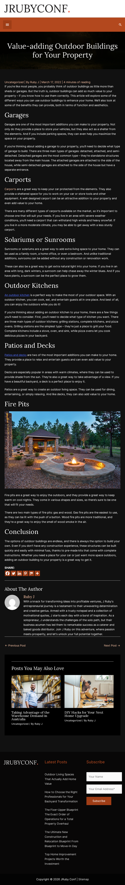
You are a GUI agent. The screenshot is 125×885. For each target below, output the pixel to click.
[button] (120, 24)
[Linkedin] (19, 573)
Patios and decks (16, 355)
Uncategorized (14, 82)
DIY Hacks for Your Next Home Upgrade (83, 714)
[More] (37, 573)
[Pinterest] (25, 573)
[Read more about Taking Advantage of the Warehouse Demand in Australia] (36, 691)
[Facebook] (7, 573)
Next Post (112, 645)
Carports (10, 189)
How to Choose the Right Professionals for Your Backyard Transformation (61, 796)
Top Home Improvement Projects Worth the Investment (60, 859)
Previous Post (15, 645)
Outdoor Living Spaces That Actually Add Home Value (60, 779)
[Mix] (31, 573)
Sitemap (83, 879)
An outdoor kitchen (17, 295)
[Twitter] (13, 573)
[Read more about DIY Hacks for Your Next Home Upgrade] (89, 691)
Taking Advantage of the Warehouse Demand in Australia (30, 715)
